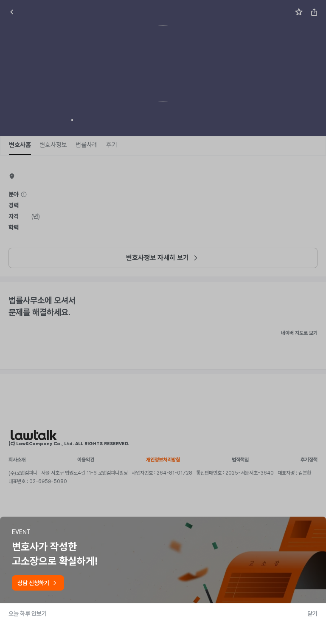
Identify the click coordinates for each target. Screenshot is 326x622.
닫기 (312, 613)
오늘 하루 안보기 (27, 613)
